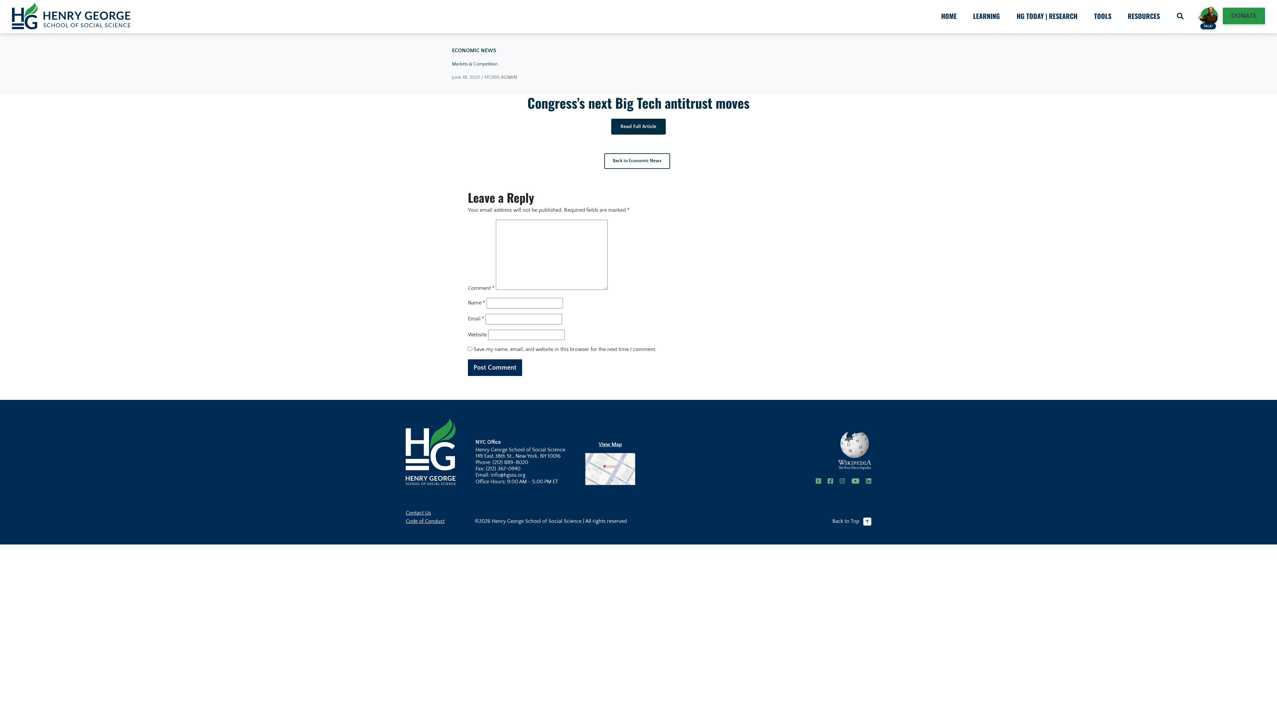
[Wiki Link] (854, 451)
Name (476, 303)
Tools (1102, 16)
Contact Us (418, 513)
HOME (949, 16)
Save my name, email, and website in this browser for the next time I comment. (565, 349)
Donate (1244, 16)
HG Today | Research (1047, 16)
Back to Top (845, 521)
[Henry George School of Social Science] (431, 451)
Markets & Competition (475, 64)
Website (477, 335)
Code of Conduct (425, 521)
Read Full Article (638, 126)
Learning (986, 16)
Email (476, 319)
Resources (1144, 16)
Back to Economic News (637, 161)
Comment (481, 288)
